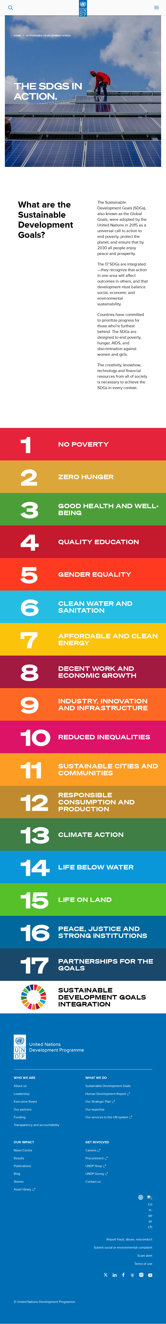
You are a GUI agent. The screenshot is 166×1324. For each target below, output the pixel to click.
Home (17, 35)
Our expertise (94, 1109)
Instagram (141, 1275)
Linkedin (115, 1275)
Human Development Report (106, 1094)
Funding (20, 1117)
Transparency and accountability (36, 1125)
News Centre (23, 1150)
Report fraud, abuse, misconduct (129, 1239)
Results (19, 1158)
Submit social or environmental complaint (123, 1247)
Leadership (21, 1094)
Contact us (93, 1181)
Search (10, 7)
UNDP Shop (94, 1166)
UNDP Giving (95, 1174)
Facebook (123, 1275)
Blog (17, 1174)
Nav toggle (156, 8)
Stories (18, 1181)
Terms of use (143, 1263)
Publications (22, 1166)
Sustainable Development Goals (108, 1086)
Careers (91, 1150)
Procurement (94, 1158)
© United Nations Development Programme (44, 1302)
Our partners (22, 1109)
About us (20, 1086)
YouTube (150, 1275)
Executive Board (25, 1101)
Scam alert (144, 1255)
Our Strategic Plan (98, 1101)
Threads (132, 1275)
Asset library (23, 1189)
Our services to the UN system (107, 1117)
